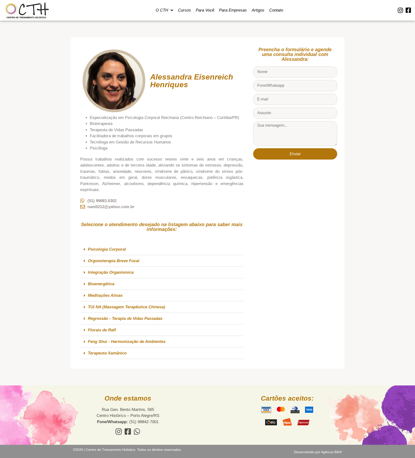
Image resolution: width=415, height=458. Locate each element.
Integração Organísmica (111, 272)
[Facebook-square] (408, 10)
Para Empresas (233, 10)
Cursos (184, 10)
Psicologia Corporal (107, 249)
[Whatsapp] (136, 431)
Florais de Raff (102, 330)
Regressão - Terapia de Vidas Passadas (125, 318)
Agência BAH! (331, 452)
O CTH (162, 10)
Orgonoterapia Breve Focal (113, 261)
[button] (162, 249)
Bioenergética (101, 284)
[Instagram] (400, 10)
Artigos (258, 10)
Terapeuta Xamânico (107, 353)
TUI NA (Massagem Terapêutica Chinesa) (126, 307)
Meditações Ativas (105, 295)
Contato (276, 10)
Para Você (205, 10)
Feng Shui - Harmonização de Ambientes (126, 341)
